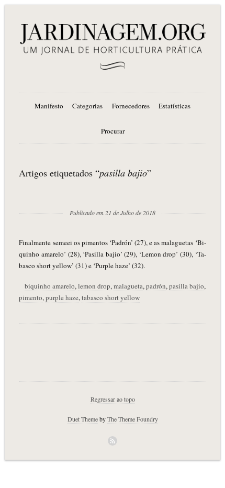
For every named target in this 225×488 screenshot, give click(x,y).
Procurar (113, 131)
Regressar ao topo (113, 399)
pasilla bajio (186, 286)
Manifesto (49, 105)
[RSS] (112, 441)
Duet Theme (83, 419)
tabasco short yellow (111, 297)
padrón (156, 286)
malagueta (128, 286)
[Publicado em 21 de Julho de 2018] (112, 196)
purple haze (62, 297)
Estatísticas (174, 105)
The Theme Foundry (132, 419)
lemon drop (94, 286)
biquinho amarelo (50, 286)
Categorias (87, 105)
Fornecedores (131, 105)
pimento (30, 297)
